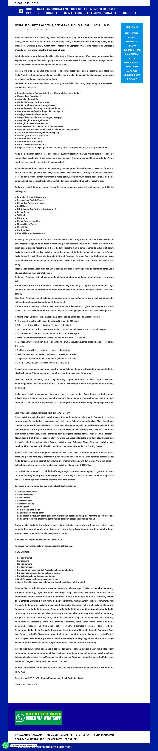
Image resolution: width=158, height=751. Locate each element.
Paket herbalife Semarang (75, 613)
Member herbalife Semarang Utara (89, 41)
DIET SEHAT (79, 9)
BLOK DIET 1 (128, 13)
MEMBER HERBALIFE (104, 9)
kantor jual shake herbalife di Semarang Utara (42, 50)
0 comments (51, 29)
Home (30, 9)
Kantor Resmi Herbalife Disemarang (45, 630)
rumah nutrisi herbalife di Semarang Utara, (65, 46)
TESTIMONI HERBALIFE (101, 13)
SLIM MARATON (71, 13)
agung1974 (21, 29)
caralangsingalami (52, 9)
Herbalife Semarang (35, 638)
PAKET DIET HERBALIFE (42, 13)
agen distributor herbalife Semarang (95, 588)
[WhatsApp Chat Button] (5, 745)
